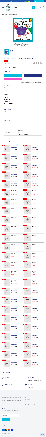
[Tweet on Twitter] (38, 63)
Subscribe (6, 419)
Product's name (14, 147)
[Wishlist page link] (37, 7)
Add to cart (13, 75)
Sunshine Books (7, 63)
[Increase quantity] (16, 71)
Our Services (27, 399)
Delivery (26, 401)
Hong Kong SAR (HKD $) (6, 425)
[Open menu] (3, 7)
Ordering (26, 402)
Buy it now (33, 75)
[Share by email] (41, 63)
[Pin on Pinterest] (36, 63)
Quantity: (6, 71)
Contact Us (27, 397)
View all (42, 141)
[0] (42, 7)
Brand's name (13, 154)
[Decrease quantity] (9, 71)
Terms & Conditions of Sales (30, 404)
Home (3, 14)
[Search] (33, 7)
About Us (27, 395)
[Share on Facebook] (34, 63)
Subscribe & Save (39, 1)
